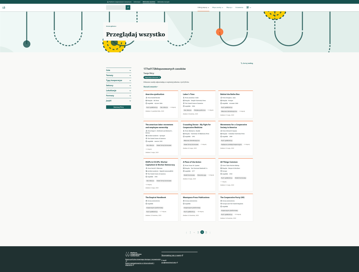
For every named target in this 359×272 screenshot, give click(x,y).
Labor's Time (188, 94)
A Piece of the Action (192, 162)
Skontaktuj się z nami (171, 255)
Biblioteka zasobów (149, 2)
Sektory (109, 85)
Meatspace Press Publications (196, 197)
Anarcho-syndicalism (155, 94)
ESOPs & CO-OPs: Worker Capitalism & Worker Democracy (160, 163)
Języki (108, 100)
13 (198, 232)
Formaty (110, 95)
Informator (137, 2)
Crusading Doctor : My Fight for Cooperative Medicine (197, 126)
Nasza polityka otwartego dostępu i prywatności (143, 260)
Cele (108, 70)
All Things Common (229, 162)
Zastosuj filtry (118, 107)
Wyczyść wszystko (150, 86)
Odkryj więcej (202, 7)
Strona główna (111, 26)
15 (206, 232)
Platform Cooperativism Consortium (120, 2)
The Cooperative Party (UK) (232, 197)
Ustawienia (239, 7)
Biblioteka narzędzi (163, 2)
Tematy (109, 75)
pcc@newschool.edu (168, 262)
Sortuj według (248, 63)
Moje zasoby (216, 7)
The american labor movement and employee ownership (159, 126)
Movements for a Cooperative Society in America (233, 126)
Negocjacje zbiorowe (153, 77)
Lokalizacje (111, 90)
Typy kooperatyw (114, 80)
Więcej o (229, 7)
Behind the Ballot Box (230, 94)
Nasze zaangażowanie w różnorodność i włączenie (139, 264)
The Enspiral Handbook (156, 197)
